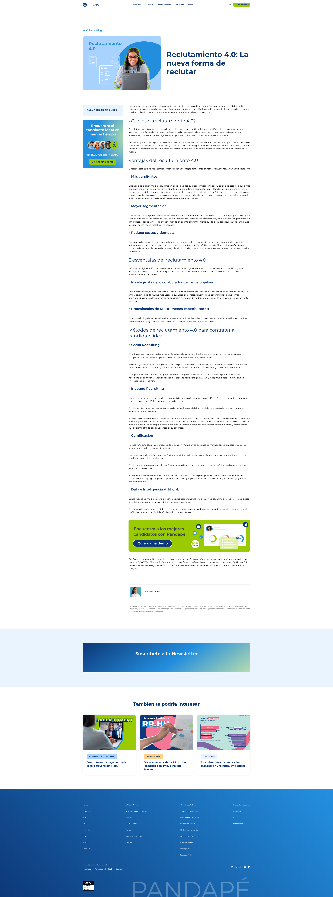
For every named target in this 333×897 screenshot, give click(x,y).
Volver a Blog (94, 30)
